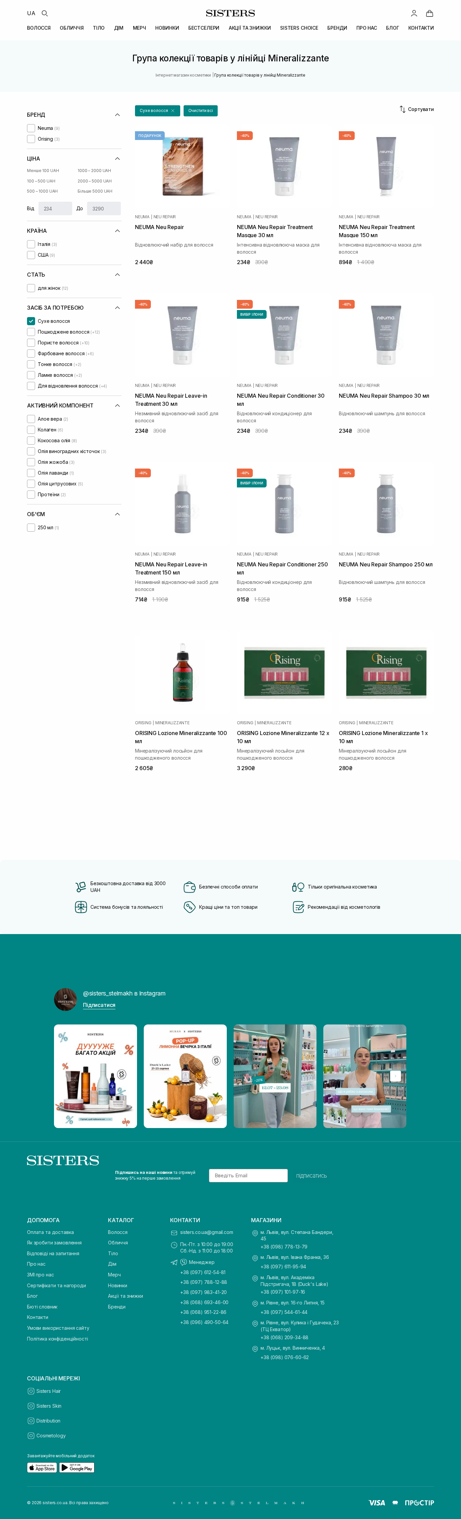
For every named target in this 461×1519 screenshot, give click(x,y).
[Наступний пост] (395, 1076)
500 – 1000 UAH (42, 191)
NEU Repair (165, 217)
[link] (429, 13)
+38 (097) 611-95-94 (283, 1266)
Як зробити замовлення (54, 1242)
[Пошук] (44, 13)
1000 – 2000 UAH (94, 170)
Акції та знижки (125, 1296)
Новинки (117, 1285)
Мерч (114, 1274)
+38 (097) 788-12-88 (203, 1282)
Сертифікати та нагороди (56, 1285)
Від (30, 208)
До (79, 208)
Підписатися (99, 1005)
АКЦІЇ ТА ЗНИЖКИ (250, 28)
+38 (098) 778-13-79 (284, 1246)
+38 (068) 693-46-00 (204, 1302)
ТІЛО (99, 28)
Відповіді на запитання (53, 1253)
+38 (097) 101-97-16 (283, 1292)
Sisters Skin (48, 1406)
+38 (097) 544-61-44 (284, 1312)
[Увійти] (414, 13)
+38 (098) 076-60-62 (285, 1357)
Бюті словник (42, 1307)
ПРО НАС (366, 28)
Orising (143, 723)
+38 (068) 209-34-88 (284, 1337)
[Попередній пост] (65, 1076)
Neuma (142, 217)
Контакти (37, 1317)
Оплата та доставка (50, 1232)
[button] (157, 110)
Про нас (36, 1264)
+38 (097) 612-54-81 (202, 1272)
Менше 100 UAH (43, 170)
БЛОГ (392, 28)
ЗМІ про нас (40, 1274)
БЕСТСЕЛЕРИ (204, 28)
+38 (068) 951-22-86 (203, 1312)
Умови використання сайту (58, 1328)
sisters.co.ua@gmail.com (206, 1232)
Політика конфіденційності (57, 1339)
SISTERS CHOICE (299, 28)
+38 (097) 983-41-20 (203, 1292)
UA (31, 13)
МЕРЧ (139, 28)
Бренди (117, 1307)
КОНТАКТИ (421, 28)
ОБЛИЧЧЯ (71, 28)
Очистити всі (200, 110)
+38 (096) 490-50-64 (204, 1322)
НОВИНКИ (167, 28)
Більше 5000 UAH (95, 191)
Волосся (118, 1232)
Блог (32, 1296)
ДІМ (119, 28)
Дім (112, 1264)
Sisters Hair (48, 1391)
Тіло (113, 1253)
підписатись (311, 1175)
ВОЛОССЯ (39, 28)
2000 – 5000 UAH (95, 181)
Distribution (48, 1421)
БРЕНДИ (337, 28)
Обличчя (118, 1242)
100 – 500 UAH (41, 181)
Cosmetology (50, 1435)
